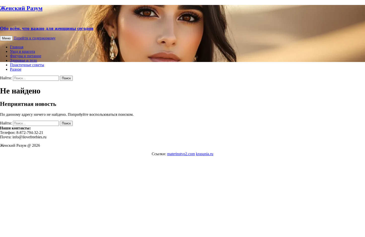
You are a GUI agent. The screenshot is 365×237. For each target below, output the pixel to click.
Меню (6, 38)
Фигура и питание (25, 56)
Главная (16, 47)
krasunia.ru (204, 154)
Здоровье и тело (23, 60)
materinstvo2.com (181, 154)
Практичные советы (27, 65)
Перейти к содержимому (35, 38)
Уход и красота (22, 51)
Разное (15, 69)
